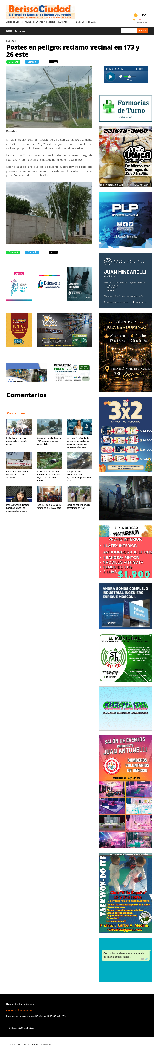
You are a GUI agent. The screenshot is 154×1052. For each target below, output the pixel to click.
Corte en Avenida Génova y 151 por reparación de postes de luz (49, 441)
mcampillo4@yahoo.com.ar (19, 1010)
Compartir (13, 62)
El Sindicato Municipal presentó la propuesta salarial (16, 441)
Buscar (142, 30)
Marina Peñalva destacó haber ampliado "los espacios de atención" (17, 508)
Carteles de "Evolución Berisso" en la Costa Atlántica (17, 474)
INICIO (9, 31)
